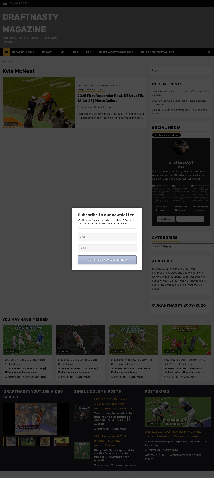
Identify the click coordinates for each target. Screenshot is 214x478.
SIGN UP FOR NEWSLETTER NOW (107, 259)
